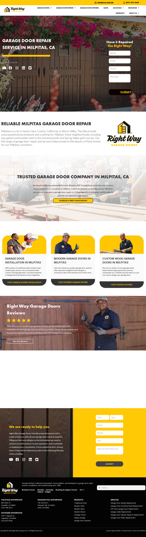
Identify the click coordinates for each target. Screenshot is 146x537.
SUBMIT (109, 464)
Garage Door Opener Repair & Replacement (127, 515)
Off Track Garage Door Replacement (124, 509)
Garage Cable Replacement (121, 512)
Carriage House (80, 515)
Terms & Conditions (139, 531)
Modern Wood (79, 512)
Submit (126, 92)
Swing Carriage (79, 518)
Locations (117, 8)
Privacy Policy (126, 531)
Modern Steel (79, 506)
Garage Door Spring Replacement (123, 503)
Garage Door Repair (64, 8)
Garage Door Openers (89, 8)
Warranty (120, 13)
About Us (133, 13)
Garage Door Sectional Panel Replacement (127, 506)
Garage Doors (43, 8)
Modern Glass (79, 509)
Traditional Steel (80, 503)
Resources (132, 8)
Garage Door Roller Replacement (123, 518)
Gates (105, 8)
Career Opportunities (113, 531)
